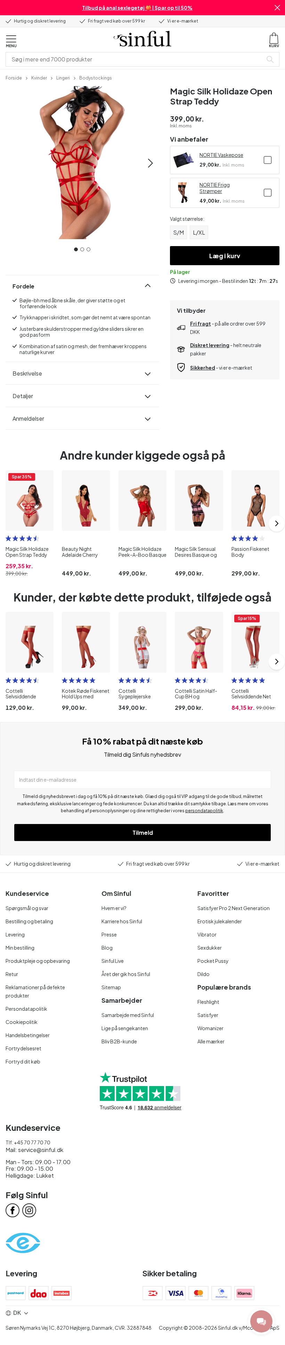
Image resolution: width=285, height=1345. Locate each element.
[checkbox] (267, 160)
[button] (277, 7)
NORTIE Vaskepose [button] (221, 155)
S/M (178, 232)
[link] (14, 77)
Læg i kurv (224, 256)
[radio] (8, 538)
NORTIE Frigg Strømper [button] (215, 188)
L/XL (199, 232)
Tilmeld (142, 832)
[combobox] (135, 59)
